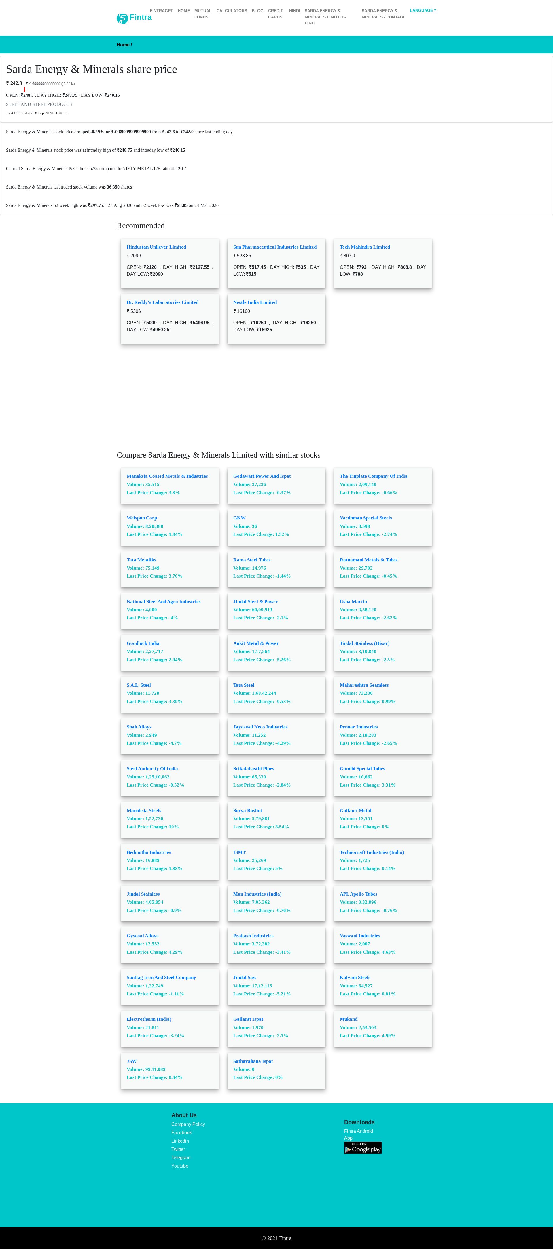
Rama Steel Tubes (252, 560)
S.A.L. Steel (139, 685)
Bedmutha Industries (149, 852)
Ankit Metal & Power (256, 643)
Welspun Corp (142, 518)
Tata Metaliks (141, 560)
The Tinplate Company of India (374, 476)
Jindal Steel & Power (255, 601)
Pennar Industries (359, 727)
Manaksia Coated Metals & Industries (167, 476)
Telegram (180, 1157)
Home (184, 10)
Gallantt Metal (356, 810)
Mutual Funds (203, 13)
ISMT (239, 852)
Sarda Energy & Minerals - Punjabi (383, 13)
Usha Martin (353, 601)
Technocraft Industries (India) (372, 852)
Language (421, 10)
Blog (258, 10)
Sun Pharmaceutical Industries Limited (275, 247)
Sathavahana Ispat (253, 1061)
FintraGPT (161, 10)
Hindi (294, 10)
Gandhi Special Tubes (362, 768)
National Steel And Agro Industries (164, 601)
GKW (239, 518)
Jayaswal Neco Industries (260, 727)
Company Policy (188, 1124)
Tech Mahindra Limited (365, 247)
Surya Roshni (247, 810)
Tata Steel (243, 685)
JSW (132, 1061)
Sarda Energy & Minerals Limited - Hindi (325, 16)
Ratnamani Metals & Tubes (369, 560)
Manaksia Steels (144, 810)
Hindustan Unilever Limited (156, 247)
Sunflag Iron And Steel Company (161, 977)
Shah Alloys (139, 727)
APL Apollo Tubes (358, 894)
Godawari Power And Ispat (262, 476)
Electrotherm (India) (149, 1019)
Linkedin (180, 1140)
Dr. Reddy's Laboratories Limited (162, 302)
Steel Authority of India (152, 768)
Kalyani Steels (355, 977)
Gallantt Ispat (248, 1019)
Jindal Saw (244, 977)
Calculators (232, 10)
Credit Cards (275, 13)
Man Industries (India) (257, 894)
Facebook (181, 1132)
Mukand (348, 1019)
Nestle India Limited (255, 302)
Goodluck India (143, 643)
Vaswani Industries (360, 935)
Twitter (178, 1149)
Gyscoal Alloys (142, 935)
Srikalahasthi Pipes (253, 768)
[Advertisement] (276, 401)
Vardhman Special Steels (366, 518)
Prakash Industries (253, 935)
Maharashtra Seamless (364, 685)
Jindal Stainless (143, 894)
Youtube (179, 1166)
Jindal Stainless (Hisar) (365, 643)
